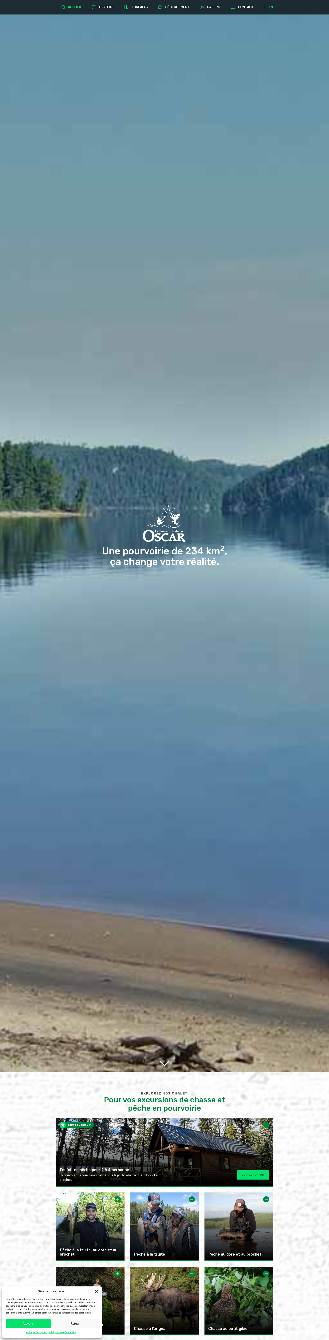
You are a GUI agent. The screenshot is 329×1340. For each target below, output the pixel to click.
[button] (96, 1291)
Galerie (214, 7)
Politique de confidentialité (62, 1332)
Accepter (28, 1323)
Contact (246, 7)
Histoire (107, 7)
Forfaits (140, 7)
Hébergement (177, 7)
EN (271, 7)
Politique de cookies (36, 1332)
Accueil (75, 7)
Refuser (76, 1323)
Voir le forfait (253, 1174)
